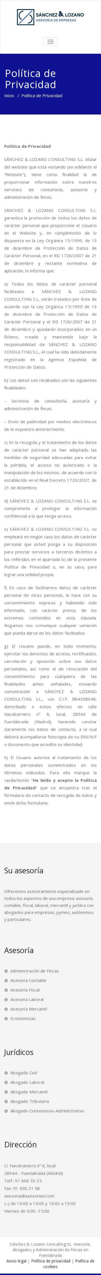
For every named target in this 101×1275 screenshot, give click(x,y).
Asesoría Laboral (26, 999)
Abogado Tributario (29, 1101)
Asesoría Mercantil (28, 1009)
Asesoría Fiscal (25, 990)
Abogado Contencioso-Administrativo (47, 1110)
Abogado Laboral (27, 1082)
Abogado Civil (23, 1072)
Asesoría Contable (28, 980)
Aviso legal (16, 1261)
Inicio (9, 95)
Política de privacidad (50, 1261)
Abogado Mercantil (28, 1091)
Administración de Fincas (34, 971)
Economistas (23, 1018)
